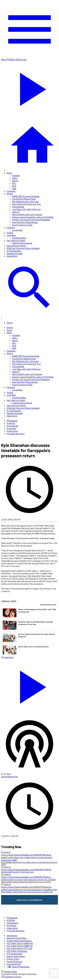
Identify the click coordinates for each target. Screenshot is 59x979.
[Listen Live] (29, 686)
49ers (14, 178)
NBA (14, 188)
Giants (15, 180)
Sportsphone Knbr (9, 776)
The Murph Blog (19, 238)
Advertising (12, 256)
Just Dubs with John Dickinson (26, 209)
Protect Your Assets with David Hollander (31, 219)
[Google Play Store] (15, 433)
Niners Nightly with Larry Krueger (27, 214)
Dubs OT (16, 212)
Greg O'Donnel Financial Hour (25, 222)
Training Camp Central (22, 243)
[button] (29, 613)
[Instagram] (12, 425)
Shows (10, 193)
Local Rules (17, 230)
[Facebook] (12, 420)
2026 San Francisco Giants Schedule (23, 248)
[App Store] (12, 431)
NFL (14, 183)
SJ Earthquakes (14, 251)
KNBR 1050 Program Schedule (25, 196)
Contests (11, 227)
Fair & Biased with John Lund (25, 201)
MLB (14, 186)
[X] (11, 423)
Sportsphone (18, 206)
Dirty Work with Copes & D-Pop (26, 204)
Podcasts (11, 191)
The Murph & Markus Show (24, 199)
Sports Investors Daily (22, 225)
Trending (16, 175)
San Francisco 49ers (16, 240)
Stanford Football (14, 253)
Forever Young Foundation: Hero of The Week (32, 217)
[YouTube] (11, 428)
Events (10, 232)
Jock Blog (11, 235)
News (9, 173)
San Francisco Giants (16, 245)
